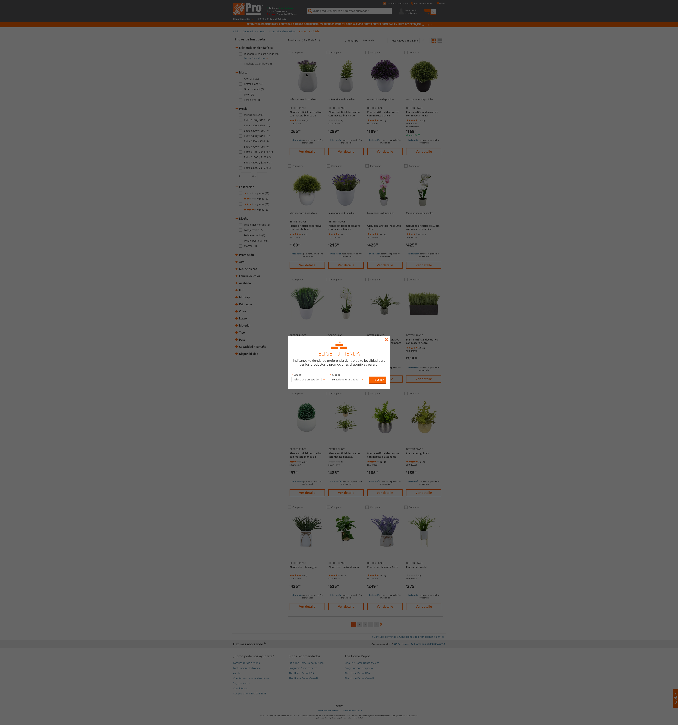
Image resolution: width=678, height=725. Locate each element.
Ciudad (336, 374)
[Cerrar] (387, 338)
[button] (377, 380)
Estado (298, 374)
